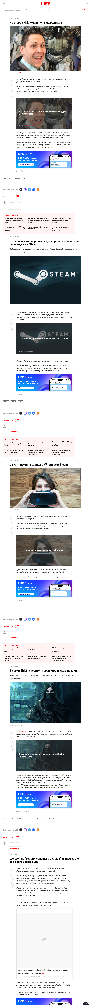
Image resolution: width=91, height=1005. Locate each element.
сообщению (23, 731)
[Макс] (25, 189)
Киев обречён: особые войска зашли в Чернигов (38, 657)
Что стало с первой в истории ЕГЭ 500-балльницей (38, 228)
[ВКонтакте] (33, 189)
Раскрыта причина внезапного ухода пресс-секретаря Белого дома (38, 220)
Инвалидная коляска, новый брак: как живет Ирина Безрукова (37, 444)
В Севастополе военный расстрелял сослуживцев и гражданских (37, 452)
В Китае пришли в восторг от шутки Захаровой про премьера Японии (61, 658)
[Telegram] (29, 189)
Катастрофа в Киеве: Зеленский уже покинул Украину (12, 860)
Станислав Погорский (23, 811)
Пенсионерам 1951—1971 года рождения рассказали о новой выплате (14, 229)
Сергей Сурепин (22, 171)
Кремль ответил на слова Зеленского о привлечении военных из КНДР (61, 229)
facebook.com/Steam (19, 306)
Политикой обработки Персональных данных (47, 9)
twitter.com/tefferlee (28, 125)
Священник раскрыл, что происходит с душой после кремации (37, 869)
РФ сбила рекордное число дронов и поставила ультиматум (61, 452)
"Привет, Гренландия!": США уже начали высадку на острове (61, 220)
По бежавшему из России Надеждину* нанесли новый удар (13, 220)
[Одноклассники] (38, 189)
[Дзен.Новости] (21, 189)
